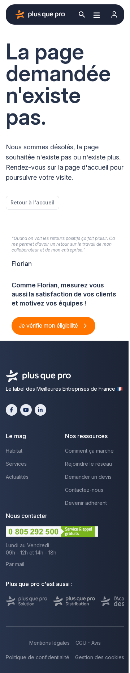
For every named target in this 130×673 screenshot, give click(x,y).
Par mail (15, 564)
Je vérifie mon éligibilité (49, 325)
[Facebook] (11, 410)
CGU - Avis (88, 643)
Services (16, 464)
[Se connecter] (114, 14)
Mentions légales (49, 643)
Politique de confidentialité (37, 657)
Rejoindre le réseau (88, 464)
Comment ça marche (89, 451)
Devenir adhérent (86, 503)
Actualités (17, 477)
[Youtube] (26, 410)
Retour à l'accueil (32, 202)
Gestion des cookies (99, 657)
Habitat (14, 451)
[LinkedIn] (40, 410)
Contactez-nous (84, 490)
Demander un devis (88, 477)
